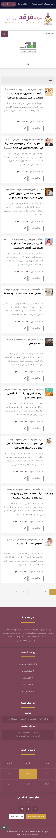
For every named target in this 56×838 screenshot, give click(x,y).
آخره (28, 764)
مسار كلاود (21, 835)
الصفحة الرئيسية (27, 664)
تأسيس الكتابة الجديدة (30, 544)
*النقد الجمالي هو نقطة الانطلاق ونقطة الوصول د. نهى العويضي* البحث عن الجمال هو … (24, 340)
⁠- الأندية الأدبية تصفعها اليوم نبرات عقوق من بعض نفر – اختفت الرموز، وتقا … (24, 190)
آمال (28, 774)
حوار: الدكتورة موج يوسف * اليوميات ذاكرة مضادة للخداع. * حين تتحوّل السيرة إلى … (25, 140)
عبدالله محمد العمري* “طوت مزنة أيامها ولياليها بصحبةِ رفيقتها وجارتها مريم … (25, 490)
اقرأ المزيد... (36, 128)
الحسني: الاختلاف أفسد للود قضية (24, 294)
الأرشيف (27, 678)
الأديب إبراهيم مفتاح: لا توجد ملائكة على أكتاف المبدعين (27, 246)
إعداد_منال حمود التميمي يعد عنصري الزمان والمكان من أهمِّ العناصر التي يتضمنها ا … (24, 390)
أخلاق (28, 784)
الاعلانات (27, 685)
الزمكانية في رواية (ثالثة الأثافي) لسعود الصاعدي (25, 396)
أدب (9, 784)
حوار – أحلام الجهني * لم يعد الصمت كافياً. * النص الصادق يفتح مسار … (23, 90)
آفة (46, 774)
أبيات (47, 784)
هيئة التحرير (27, 671)
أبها (9, 774)
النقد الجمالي (36, 344)
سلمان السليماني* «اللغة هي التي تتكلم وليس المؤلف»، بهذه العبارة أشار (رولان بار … (23, 540)
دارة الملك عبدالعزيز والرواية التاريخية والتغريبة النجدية (27, 496)
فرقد (47, 764)
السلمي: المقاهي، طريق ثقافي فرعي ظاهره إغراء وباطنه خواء (26, 196)
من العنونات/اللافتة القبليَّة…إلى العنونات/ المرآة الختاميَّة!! (25, 446)
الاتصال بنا (27, 692)
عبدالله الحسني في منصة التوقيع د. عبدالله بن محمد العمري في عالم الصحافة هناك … (24, 290)
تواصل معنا (15, 817)
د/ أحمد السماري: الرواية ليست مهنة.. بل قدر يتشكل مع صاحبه (25, 96)
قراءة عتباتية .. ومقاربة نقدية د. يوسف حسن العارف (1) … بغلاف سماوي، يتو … (25, 440)
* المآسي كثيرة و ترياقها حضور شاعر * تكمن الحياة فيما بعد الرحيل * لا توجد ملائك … (23, 240)
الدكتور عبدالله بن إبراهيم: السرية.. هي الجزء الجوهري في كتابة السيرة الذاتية (23, 147)
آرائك (9, 764)
